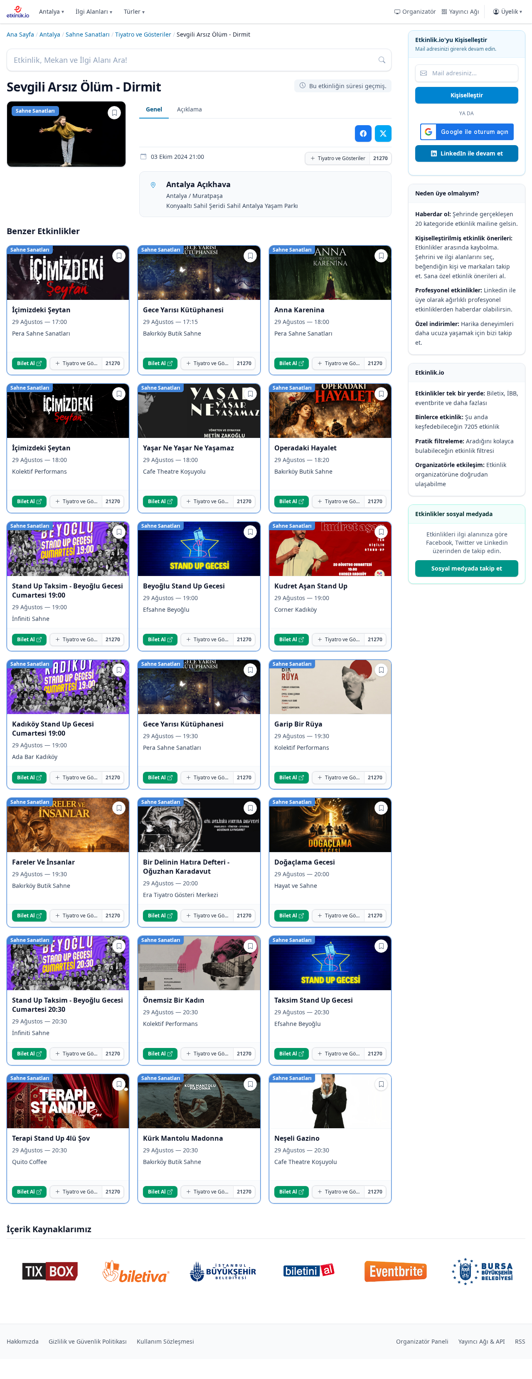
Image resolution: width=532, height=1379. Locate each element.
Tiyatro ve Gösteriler (143, 34)
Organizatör (419, 11)
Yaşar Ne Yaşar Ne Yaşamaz (188, 447)
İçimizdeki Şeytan (41, 309)
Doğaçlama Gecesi (304, 862)
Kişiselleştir (467, 95)
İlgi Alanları (94, 11)
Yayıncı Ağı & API (481, 1341)
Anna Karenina (299, 309)
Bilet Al (26, 363)
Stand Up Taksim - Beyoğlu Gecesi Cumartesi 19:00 (67, 590)
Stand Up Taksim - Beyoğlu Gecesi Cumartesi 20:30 (67, 1005)
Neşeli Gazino (297, 1138)
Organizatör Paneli (422, 1341)
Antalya (51, 11)
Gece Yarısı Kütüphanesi (183, 309)
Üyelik (511, 11)
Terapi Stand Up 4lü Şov (51, 1138)
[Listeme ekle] (114, 112)
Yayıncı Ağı (464, 11)
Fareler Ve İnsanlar (43, 862)
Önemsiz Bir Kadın (173, 1000)
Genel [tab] (154, 109)
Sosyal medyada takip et (466, 568)
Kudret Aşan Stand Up (310, 586)
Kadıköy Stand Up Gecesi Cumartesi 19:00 (53, 728)
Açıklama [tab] (189, 109)
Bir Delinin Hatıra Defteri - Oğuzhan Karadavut (186, 867)
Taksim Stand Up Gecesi (313, 1000)
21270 (380, 158)
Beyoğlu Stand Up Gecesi (184, 586)
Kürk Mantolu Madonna (183, 1138)
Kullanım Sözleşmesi (165, 1341)
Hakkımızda (23, 1341)
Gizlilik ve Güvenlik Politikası (88, 1341)
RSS (520, 1341)
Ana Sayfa (20, 34)
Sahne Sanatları (88, 34)
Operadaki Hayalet (305, 447)
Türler (134, 11)
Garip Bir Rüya (298, 724)
